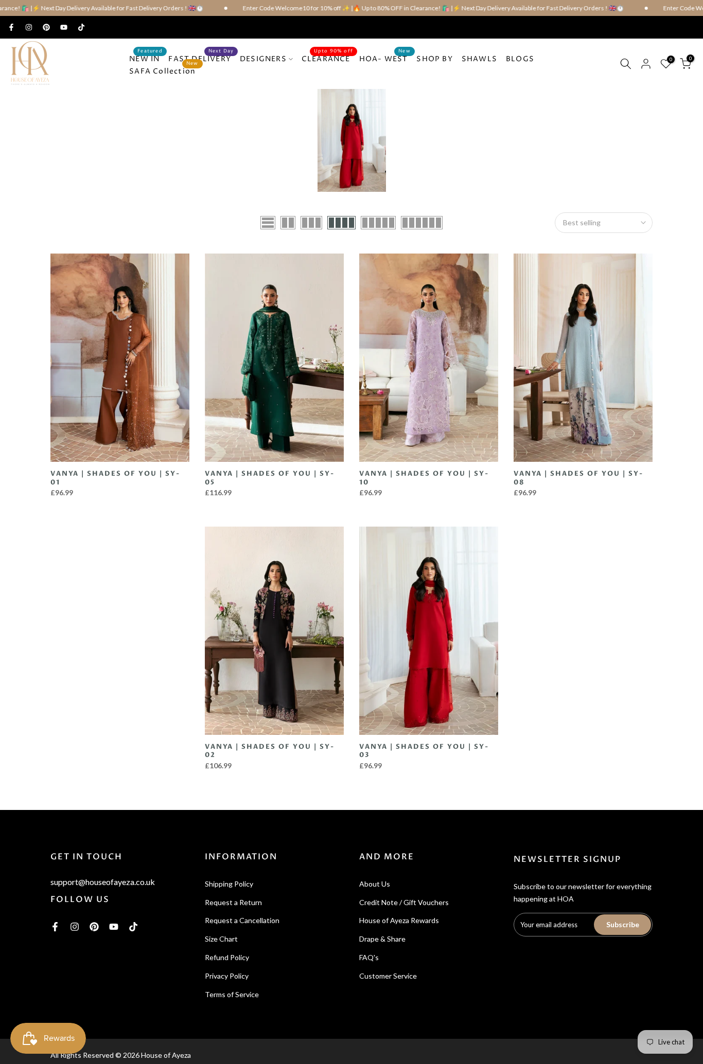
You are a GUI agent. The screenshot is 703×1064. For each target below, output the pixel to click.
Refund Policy (227, 957)
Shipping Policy (229, 883)
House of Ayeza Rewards (399, 920)
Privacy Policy (227, 975)
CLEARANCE (327, 58)
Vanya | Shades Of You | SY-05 (270, 478)
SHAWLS (479, 59)
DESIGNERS (263, 59)
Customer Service (388, 975)
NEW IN (146, 58)
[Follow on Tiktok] (81, 27)
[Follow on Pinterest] (46, 27)
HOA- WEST (385, 58)
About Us (374, 883)
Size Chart (221, 938)
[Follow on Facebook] (11, 27)
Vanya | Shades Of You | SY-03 (424, 751)
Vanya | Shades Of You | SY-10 (424, 478)
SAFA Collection (164, 70)
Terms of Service (232, 994)
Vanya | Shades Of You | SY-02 (270, 751)
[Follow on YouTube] (63, 27)
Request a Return (233, 902)
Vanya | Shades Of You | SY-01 (115, 478)
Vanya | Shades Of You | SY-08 (578, 478)
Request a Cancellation (242, 920)
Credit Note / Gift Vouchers (404, 902)
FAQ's (369, 957)
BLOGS (520, 59)
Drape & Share (382, 938)
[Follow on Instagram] (28, 27)
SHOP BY (434, 59)
